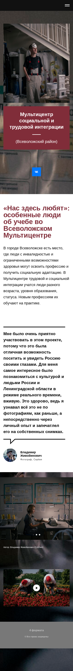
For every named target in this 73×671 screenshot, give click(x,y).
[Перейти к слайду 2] (36, 534)
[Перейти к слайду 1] (33, 534)
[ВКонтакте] (36, 171)
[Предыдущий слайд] (2, 508)
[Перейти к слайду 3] (39, 534)
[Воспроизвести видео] (36, 587)
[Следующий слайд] (71, 508)
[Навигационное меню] (67, 5)
